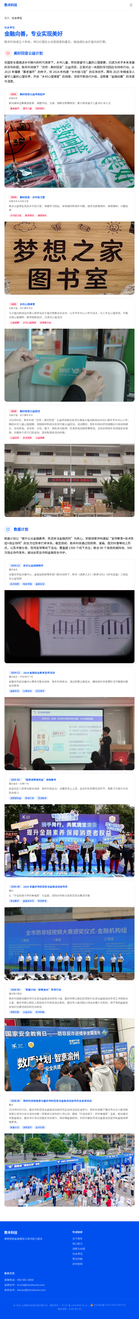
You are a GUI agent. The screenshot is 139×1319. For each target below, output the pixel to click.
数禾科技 (10, 5)
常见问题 (77, 1259)
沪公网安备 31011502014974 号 (110, 1304)
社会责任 (77, 1253)
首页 (6, 18)
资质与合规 (78, 1248)
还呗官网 (77, 1264)
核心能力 (77, 1243)
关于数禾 (77, 1238)
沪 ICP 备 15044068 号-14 (74, 1305)
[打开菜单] (131, 5)
